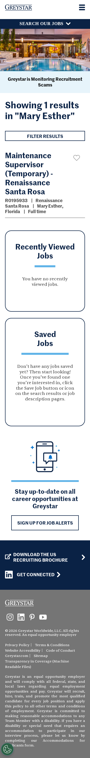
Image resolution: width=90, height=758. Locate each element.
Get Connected (35, 574)
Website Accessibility (22, 650)
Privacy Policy (17, 645)
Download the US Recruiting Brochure (40, 557)
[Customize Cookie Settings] (7, 749)
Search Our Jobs (41, 23)
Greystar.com (16, 656)
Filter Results (45, 136)
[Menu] (82, 7)
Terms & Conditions (52, 645)
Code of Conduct (60, 650)
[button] (77, 157)
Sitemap (41, 656)
